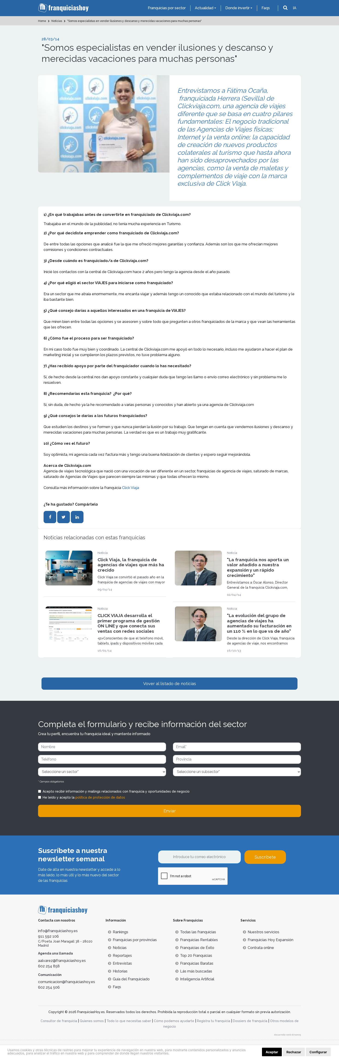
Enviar (170, 810)
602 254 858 (49, 966)
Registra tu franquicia (213, 1021)
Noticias (120, 948)
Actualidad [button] (204, 8)
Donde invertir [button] (237, 8)
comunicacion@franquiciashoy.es (66, 982)
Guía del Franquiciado (131, 979)
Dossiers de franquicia (250, 1021)
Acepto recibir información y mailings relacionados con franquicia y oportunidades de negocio (116, 791)
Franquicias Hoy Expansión (270, 940)
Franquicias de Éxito (197, 948)
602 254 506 (49, 987)
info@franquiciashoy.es (58, 931)
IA (294, 8)
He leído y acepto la (84, 797)
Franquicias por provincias (135, 940)
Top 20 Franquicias (196, 955)
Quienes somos (92, 1021)
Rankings (120, 932)
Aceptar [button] (272, 1052)
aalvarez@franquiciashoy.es (62, 960)
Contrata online (261, 948)
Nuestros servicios (263, 932)
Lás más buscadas (196, 971)
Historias (120, 971)
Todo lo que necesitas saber (129, 1021)
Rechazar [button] (293, 1052)
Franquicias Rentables (199, 940)
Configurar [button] (318, 1052)
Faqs (266, 8)
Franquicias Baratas (196, 963)
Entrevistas (122, 963)
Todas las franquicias (198, 932)
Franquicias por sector (167, 8)
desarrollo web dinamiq (287, 1034)
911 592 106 (48, 936)
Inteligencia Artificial (197, 979)
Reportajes (122, 955)
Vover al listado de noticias (169, 683)
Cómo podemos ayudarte (174, 1021)
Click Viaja (130, 488)
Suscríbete (265, 857)
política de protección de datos (100, 797)
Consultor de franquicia (59, 1021)
